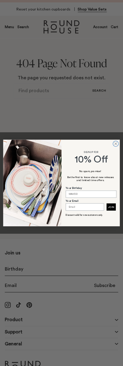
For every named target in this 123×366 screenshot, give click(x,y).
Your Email (72, 201)
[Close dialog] (116, 144)
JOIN (111, 207)
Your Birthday (74, 188)
